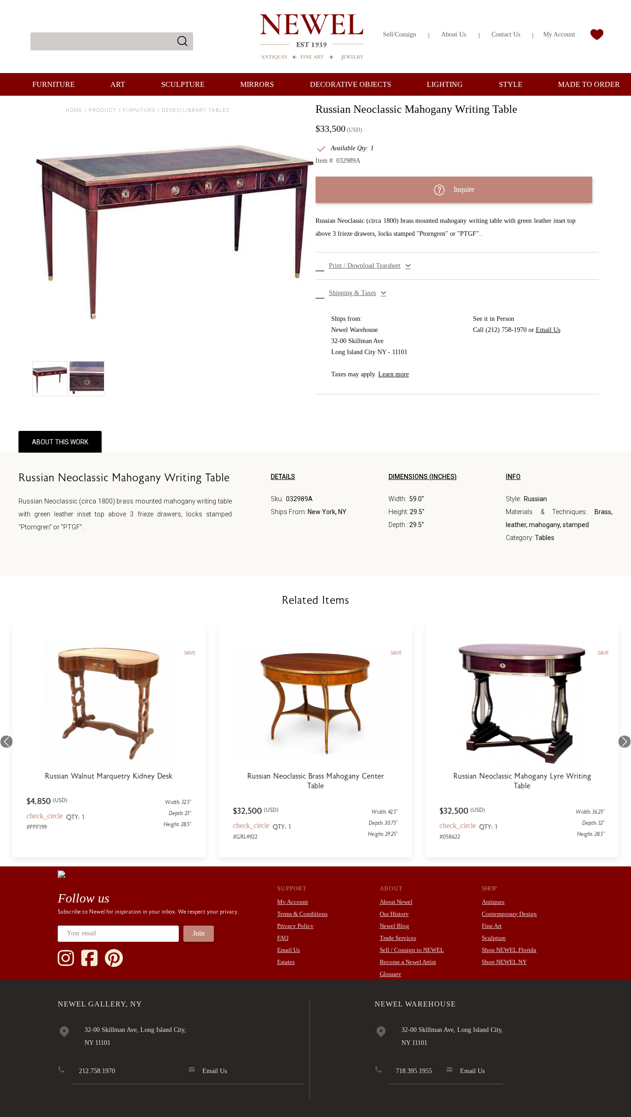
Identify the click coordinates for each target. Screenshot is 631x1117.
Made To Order (589, 84)
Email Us (548, 329)
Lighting (445, 84)
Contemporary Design (509, 913)
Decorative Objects (350, 84)
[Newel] (61, 873)
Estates (286, 961)
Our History (394, 913)
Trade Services (398, 937)
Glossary (390, 973)
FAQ (282, 937)
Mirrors (257, 84)
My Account (559, 34)
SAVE (189, 653)
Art (117, 84)
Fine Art (492, 925)
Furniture (53, 84)
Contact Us (505, 34)
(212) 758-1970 (506, 329)
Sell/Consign (399, 34)
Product (103, 110)
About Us (453, 34)
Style (510, 84)
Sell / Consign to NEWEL (412, 949)
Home (74, 110)
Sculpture (183, 84)
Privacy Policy (295, 925)
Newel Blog (394, 925)
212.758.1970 (97, 1071)
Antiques (493, 901)
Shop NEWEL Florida (509, 949)
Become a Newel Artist (408, 961)
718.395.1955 (414, 1071)
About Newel (396, 901)
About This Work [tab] (60, 442)
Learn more (393, 374)
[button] (457, 265)
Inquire (463, 189)
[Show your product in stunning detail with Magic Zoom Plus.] (174, 217)
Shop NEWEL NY (504, 961)
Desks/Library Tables (196, 110)
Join (199, 933)
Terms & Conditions (302, 913)
